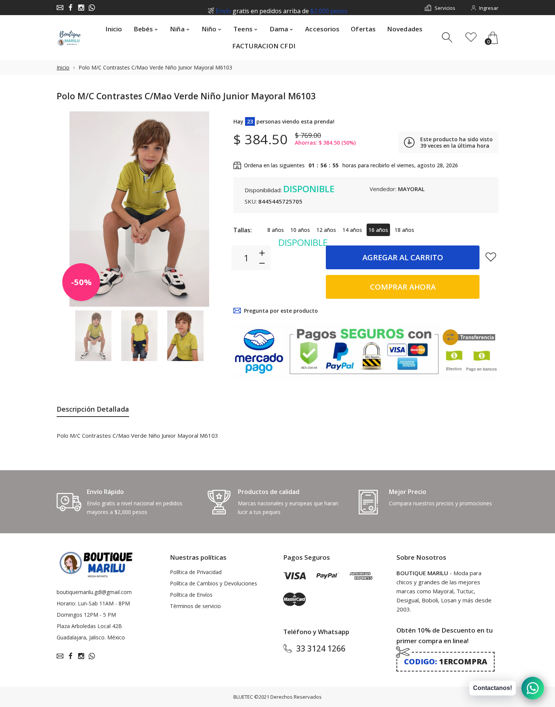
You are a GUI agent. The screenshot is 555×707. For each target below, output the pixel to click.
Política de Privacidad (196, 572)
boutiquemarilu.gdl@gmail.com (94, 592)
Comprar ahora (403, 287)
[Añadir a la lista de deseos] (490, 256)
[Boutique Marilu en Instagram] (81, 7)
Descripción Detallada (93, 409)
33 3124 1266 (320, 648)
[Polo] (93, 335)
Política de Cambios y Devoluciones (213, 583)
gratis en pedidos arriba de (281, 8)
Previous (69, 208)
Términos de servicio (195, 606)
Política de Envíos (191, 594)
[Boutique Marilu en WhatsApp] (91, 7)
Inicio (63, 67)
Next (208, 208)
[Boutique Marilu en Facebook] (70, 7)
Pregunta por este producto (281, 310)
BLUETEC (243, 696)
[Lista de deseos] (471, 37)
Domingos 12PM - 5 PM (86, 614)
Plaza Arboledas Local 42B (89, 626)
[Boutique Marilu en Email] (60, 7)
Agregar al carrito (402, 257)
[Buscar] (447, 37)
